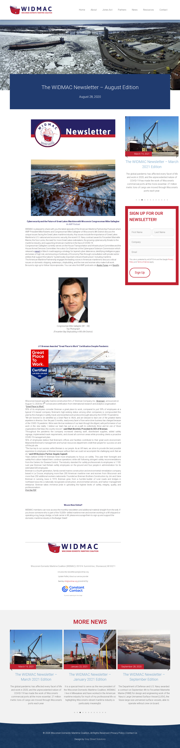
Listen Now (73, 272)
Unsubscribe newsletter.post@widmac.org (73, 572)
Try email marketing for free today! (73, 595)
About (94, 9)
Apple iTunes (102, 265)
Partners (122, 9)
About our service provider (78, 576)
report (37, 251)
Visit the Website (73, 527)
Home (82, 9)
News (135, 9)
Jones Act (107, 9)
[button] (127, 156)
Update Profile (63, 576)
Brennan (100, 401)
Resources (148, 9)
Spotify (116, 265)
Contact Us (131, 733)
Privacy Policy (118, 733)
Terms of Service (143, 262)
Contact (163, 9)
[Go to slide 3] (142, 199)
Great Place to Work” (35, 406)
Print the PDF (30, 490)
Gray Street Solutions (95, 739)
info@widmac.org (70, 581)
